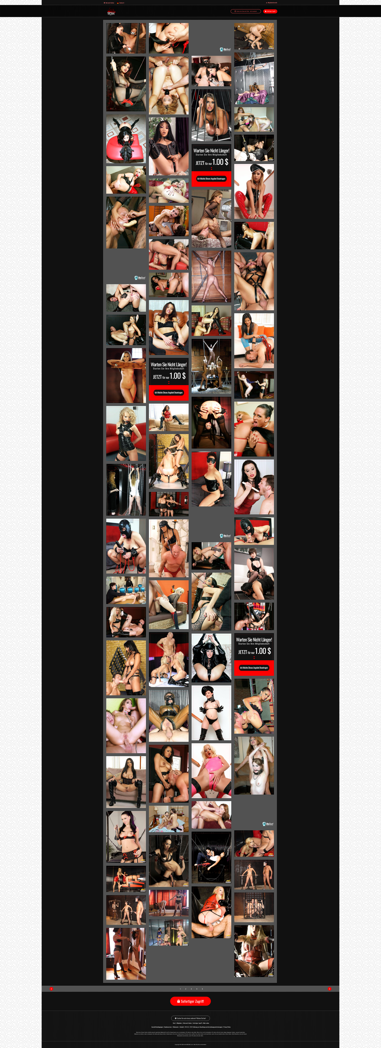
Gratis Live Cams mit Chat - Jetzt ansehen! (247, 11)
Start (174, 1023)
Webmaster (176, 1027)
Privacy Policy (227, 1027)
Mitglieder (179, 1023)
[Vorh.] (51, 989)
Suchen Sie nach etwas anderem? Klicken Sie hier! (191, 1018)
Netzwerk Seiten (110, 3)
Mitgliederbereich (272, 2)
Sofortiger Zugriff (271, 11)
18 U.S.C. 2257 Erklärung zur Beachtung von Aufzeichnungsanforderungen (203, 1027)
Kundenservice (168, 1027)
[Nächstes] (329, 989)
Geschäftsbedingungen (157, 1027)
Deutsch (121, 3)
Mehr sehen (206, 1023)
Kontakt (182, 1027)
